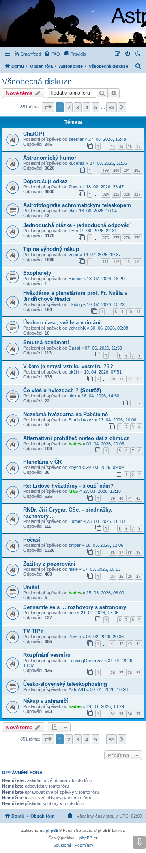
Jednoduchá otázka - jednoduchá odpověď (76, 225)
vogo (73, 254)
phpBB (52, 830)
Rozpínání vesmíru (47, 655)
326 (127, 194)
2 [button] (68, 107)
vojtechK (77, 328)
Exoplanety (37, 273)
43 (130, 643)
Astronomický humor (49, 158)
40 (121, 498)
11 (138, 311)
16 (130, 146)
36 (130, 713)
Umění (31, 587)
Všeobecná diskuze (37, 81)
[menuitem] (27, 54)
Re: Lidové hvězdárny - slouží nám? (68, 486)
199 (106, 170)
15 (121, 146)
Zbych (75, 186)
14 (113, 146)
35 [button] (111, 107)
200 (116, 170)
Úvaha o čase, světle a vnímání (62, 323)
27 (138, 576)
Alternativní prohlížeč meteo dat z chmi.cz (76, 438)
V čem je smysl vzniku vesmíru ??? (68, 366)
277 (116, 237)
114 (137, 261)
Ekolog (75, 304)
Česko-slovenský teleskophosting (65, 684)
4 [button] (86, 107)
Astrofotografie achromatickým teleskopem (77, 205)
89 (138, 552)
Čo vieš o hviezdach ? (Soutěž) (62, 390)
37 (138, 713)
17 (138, 146)
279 (137, 237)
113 (127, 261)
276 (106, 237)
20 (113, 379)
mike (73, 569)
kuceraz (77, 163)
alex (73, 395)
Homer (75, 278)
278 (127, 237)
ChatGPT (34, 134)
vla (71, 210)
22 (130, 379)
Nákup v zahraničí (45, 701)
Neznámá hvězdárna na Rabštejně (65, 414)
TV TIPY (33, 631)
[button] (48, 107)
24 (113, 576)
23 (138, 379)
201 (127, 170)
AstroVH (77, 689)
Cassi (74, 348)
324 (106, 194)
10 (130, 311)
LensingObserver (86, 660)
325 (116, 194)
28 (130, 672)
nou (72, 612)
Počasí (31, 540)
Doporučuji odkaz (45, 181)
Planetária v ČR (42, 462)
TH (72, 230)
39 (113, 498)
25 (121, 576)
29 (138, 672)
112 (116, 261)
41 (130, 498)
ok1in (74, 371)
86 (113, 552)
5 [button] (95, 107)
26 (130, 576)
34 (113, 713)
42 (138, 498)
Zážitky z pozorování (49, 564)
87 (121, 552)
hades (75, 443)
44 (138, 643)
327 (137, 194)
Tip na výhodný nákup (51, 249)
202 (137, 170)
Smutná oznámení (46, 342)
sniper (75, 545)
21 (121, 379)
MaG (73, 491)
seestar (76, 139)
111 (106, 261)
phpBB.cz (88, 838)
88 (130, 552)
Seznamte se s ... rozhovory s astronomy (74, 607)
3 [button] (77, 107)
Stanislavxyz (81, 419)
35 (121, 713)
